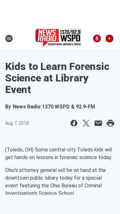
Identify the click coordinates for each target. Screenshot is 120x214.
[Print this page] (110, 123)
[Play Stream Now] (109, 38)
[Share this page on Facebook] (73, 123)
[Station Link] (58, 38)
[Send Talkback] (97, 38)
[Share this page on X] (86, 123)
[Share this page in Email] (98, 123)
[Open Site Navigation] (9, 38)
